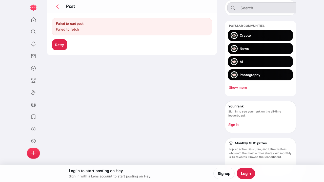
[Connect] (33, 92)
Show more (238, 87)
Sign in (233, 125)
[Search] (33, 31)
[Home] (33, 19)
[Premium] (33, 68)
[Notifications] (33, 44)
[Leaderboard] (33, 80)
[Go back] (57, 6)
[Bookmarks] (33, 116)
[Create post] (33, 153)
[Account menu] (33, 128)
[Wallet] (33, 56)
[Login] (33, 141)
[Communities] (33, 104)
